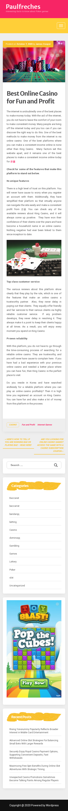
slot (11, 577)
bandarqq (14, 514)
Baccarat (14, 498)
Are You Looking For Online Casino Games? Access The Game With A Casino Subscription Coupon (50, 445)
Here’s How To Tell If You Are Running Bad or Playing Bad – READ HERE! (18, 442)
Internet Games (44, 425)
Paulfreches (23, 7)
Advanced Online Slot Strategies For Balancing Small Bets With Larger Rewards (33, 742)
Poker (12, 569)
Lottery (13, 561)
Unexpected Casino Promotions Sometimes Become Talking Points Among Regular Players (34, 779)
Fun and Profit (28, 425)
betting (13, 522)
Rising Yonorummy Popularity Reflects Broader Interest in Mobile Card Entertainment (33, 731)
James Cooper (43, 44)
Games (13, 553)
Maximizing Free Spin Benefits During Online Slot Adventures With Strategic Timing (34, 767)
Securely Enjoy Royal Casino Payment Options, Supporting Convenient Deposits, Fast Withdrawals (33, 754)
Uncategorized (17, 585)
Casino (13, 425)
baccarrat (14, 506)
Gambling (14, 546)
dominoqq (14, 538)
